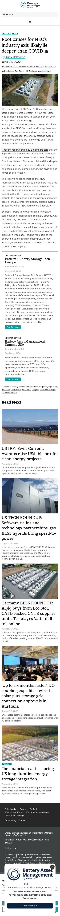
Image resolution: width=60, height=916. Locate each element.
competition (24, 387)
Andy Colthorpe (15, 57)
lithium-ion (26, 390)
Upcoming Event (13, 256)
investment (16, 390)
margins (35, 390)
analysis (7, 387)
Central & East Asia (35, 67)
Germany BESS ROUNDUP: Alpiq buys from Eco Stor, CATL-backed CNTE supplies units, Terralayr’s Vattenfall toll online (29, 613)
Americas (8, 67)
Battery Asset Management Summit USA (25, 343)
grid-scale (6, 390)
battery (15, 387)
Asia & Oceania (19, 67)
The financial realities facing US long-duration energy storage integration (28, 774)
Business (33, 71)
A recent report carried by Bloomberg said (25, 149)
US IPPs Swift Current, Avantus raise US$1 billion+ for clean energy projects (30, 453)
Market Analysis (44, 71)
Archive (6, 33)
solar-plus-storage (48, 390)
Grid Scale (19, 71)
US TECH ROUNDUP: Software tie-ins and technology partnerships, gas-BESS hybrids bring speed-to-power (29, 528)
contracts (34, 387)
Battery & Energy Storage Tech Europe (27, 260)
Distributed (9, 71)
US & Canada (50, 67)
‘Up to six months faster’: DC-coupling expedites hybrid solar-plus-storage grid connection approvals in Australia (29, 696)
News (15, 33)
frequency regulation (48, 387)
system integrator (9, 392)
